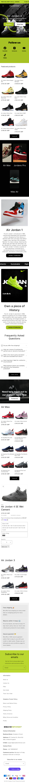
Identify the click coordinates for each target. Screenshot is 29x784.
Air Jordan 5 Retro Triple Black (20, 97)
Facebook (5, 50)
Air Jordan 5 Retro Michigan (19, 81)
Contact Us (6, 683)
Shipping (9, 515)
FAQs (4, 686)
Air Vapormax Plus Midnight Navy (7, 455)
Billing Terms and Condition (10, 717)
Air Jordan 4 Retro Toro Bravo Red (6, 422)
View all (14, 136)
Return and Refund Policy (10, 703)
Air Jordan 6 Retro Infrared (7, 128)
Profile (5, 720)
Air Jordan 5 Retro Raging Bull (7, 81)
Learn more (14, 374)
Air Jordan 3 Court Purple (21, 574)
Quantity (3, 539)
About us (5, 679)
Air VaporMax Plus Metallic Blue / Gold (21, 455)
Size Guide (6, 690)
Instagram (14, 50)
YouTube (24, 50)
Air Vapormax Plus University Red (5, 471)
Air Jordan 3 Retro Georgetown (5, 591)
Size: (5, 523)
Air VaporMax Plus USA (6, 437)
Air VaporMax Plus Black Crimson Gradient (20, 438)
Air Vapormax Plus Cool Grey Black (20, 471)
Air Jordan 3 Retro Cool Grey (6, 575)
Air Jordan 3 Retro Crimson (21, 591)
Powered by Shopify (20, 781)
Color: (5, 533)
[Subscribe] (24, 668)
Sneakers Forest (11, 781)
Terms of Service (7, 713)
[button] (3, 6)
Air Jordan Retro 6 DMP (20, 113)
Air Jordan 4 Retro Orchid (21, 421)
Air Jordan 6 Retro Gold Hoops (20, 129)
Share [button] (4, 551)
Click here (15, 746)
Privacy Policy (7, 706)
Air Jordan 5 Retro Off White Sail (6, 97)
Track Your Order (8, 693)
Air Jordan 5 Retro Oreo (6, 113)
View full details (21, 551)
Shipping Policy (7, 710)
